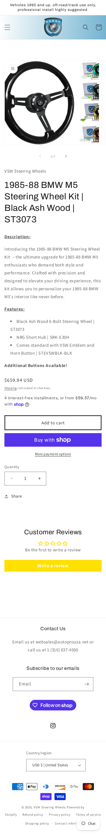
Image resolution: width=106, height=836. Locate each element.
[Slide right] (65, 156)
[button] (7, 27)
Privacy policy (60, 814)
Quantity (11, 466)
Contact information (71, 823)
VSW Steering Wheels (50, 807)
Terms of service (88, 814)
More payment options (53, 454)
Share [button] (16, 496)
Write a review (52, 566)
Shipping (10, 388)
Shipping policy (37, 823)
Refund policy (32, 814)
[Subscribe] (86, 684)
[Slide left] (40, 156)
